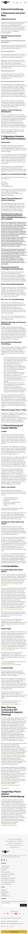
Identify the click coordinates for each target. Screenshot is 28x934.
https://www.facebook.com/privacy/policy (10, 785)
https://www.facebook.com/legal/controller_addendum (13, 755)
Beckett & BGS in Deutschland (8, 880)
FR (9, 926)
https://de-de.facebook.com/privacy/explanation (12, 608)
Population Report (5, 866)
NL (5, 926)
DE (1, 926)
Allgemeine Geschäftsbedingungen (9, 923)
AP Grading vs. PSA (5, 876)
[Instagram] (2, 860)
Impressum (3, 921)
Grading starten (14, 931)
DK (7, 926)
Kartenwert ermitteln (6, 872)
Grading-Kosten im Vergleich (7, 874)
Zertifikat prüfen (5, 868)
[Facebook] (4, 860)
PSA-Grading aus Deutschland (8, 878)
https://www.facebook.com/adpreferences (10, 780)
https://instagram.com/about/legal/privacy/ (10, 703)
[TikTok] (6, 860)
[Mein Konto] (17, 2)
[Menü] (25, 2)
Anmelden (23, 905)
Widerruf (21, 923)
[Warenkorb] (14, 2)
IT (11, 926)
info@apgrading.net (5, 895)
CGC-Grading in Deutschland (8, 882)
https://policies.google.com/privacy (9, 825)
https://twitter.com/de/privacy (8, 649)
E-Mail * (10, 905)
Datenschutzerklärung (12, 921)
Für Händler (3, 870)
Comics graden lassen (6, 884)
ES (13, 926)
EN (3, 926)
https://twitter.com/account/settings (9, 664)
